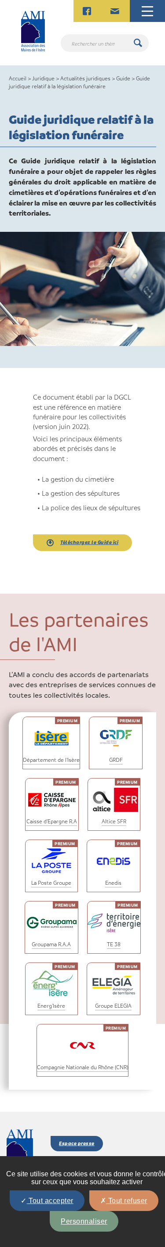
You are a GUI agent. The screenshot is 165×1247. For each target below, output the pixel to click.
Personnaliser (84, 1221)
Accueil (17, 78)
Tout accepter (50, 1200)
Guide (123, 78)
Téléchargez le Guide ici (89, 542)
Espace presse (77, 1143)
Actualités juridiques (85, 78)
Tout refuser (126, 1200)
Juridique (43, 78)
